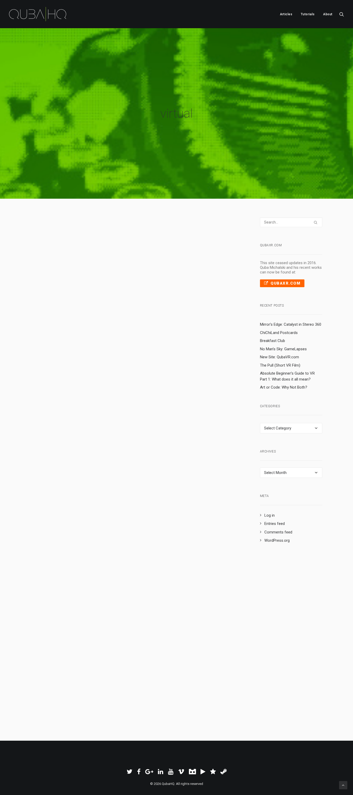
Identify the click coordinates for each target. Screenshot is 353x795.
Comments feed (278, 532)
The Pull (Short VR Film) (280, 365)
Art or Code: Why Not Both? (283, 387)
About (328, 14)
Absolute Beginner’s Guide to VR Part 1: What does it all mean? (287, 376)
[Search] (291, 222)
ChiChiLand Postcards (279, 332)
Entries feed (274, 523)
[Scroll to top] (343, 785)
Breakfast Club (272, 340)
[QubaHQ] (37, 14)
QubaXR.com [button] (285, 283)
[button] (341, 14)
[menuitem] (286, 14)
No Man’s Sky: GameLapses (283, 349)
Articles (286, 14)
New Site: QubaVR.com (279, 357)
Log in (269, 515)
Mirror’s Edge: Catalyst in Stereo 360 (290, 324)
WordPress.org (277, 540)
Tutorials (308, 14)
